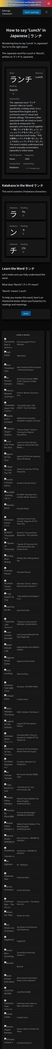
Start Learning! (32, 12)
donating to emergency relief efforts (25, 4)
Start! (26, 313)
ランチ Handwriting (32, 168)
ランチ (21, 79)
